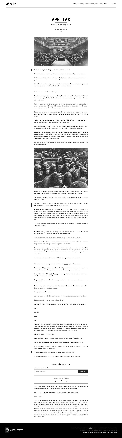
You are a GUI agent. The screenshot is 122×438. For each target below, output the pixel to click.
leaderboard (89, 4)
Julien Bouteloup (112, 432)
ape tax (58, 26)
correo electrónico (41, 368)
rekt (90, 428)
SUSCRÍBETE (16, 430)
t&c (74, 4)
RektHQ (96, 432)
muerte (66, 264)
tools (106, 4)
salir (36, 316)
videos (80, 4)
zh (61, 31)
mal (35, 320)
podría (36, 312)
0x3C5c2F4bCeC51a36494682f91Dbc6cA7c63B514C (63, 393)
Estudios (37, 191)
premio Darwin (40, 225)
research (98, 4)
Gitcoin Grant (75, 356)
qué (36, 308)
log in (113, 4)
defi (64, 26)
